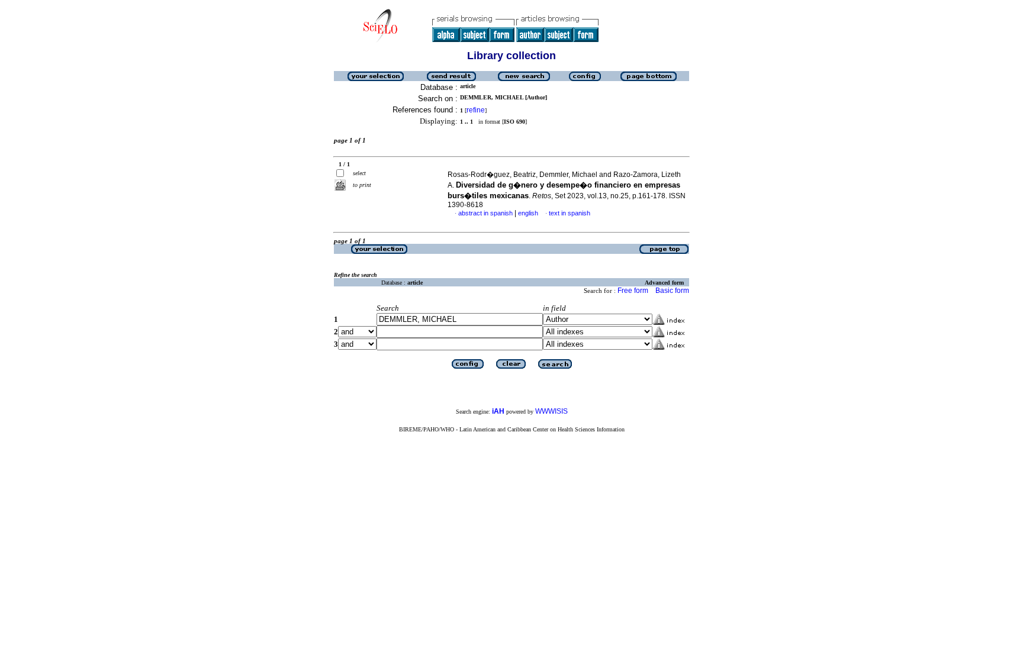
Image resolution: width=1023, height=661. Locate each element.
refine (476, 110)
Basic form (672, 290)
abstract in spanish (485, 213)
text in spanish (569, 213)
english (528, 213)
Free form (632, 290)
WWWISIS (551, 411)
